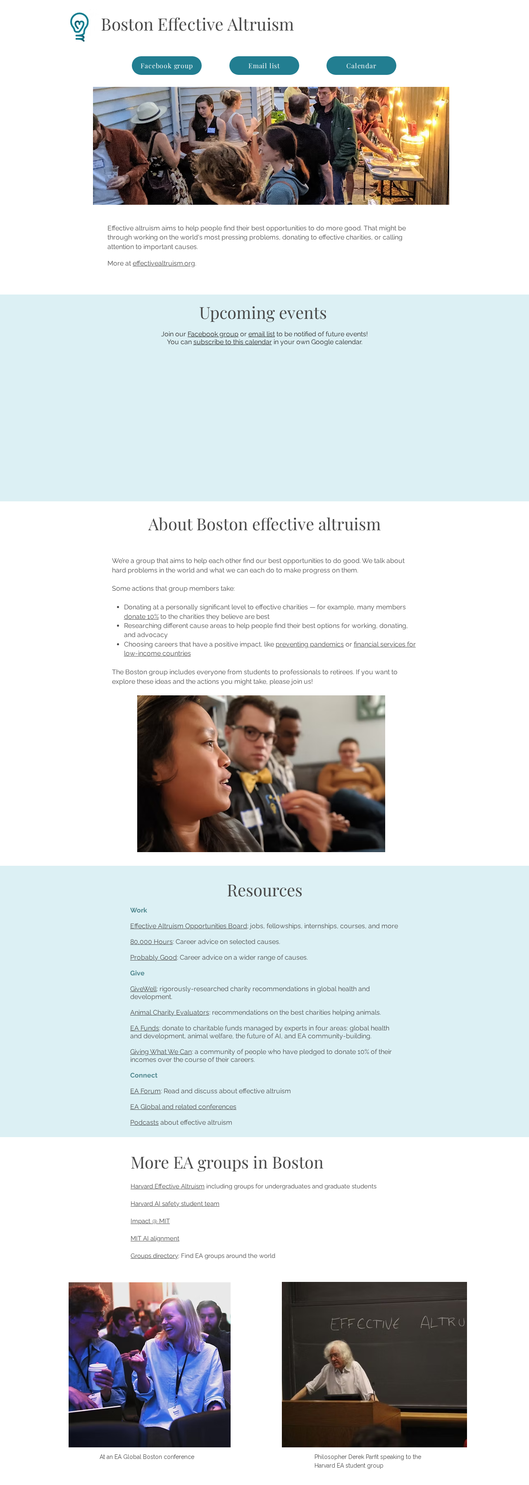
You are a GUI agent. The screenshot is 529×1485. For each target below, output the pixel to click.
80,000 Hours (151, 942)
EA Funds (144, 1028)
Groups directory (154, 1256)
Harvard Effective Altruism (168, 1186)
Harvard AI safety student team (175, 1203)
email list (261, 334)
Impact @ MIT (150, 1221)
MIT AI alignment (155, 1238)
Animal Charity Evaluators (169, 1012)
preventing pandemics (310, 644)
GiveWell (143, 989)
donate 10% (141, 616)
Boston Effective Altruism (197, 23)
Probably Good (153, 957)
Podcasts (144, 1122)
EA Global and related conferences (183, 1107)
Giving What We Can (161, 1052)
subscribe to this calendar (232, 342)
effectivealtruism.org (164, 263)
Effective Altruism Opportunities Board (188, 926)
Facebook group (213, 334)
